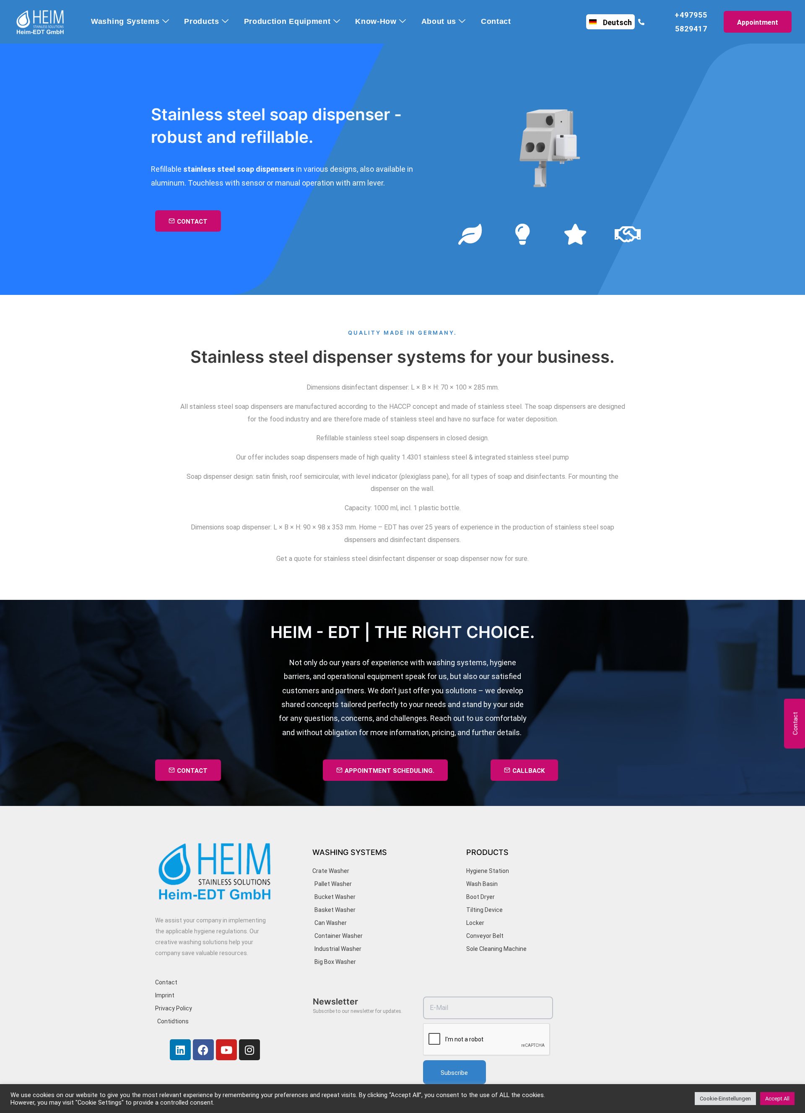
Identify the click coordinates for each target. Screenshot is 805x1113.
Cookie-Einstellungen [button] (725, 1098)
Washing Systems (125, 21)
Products (201, 21)
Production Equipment (287, 21)
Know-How (376, 21)
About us (439, 21)
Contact (496, 21)
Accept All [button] (777, 1098)
